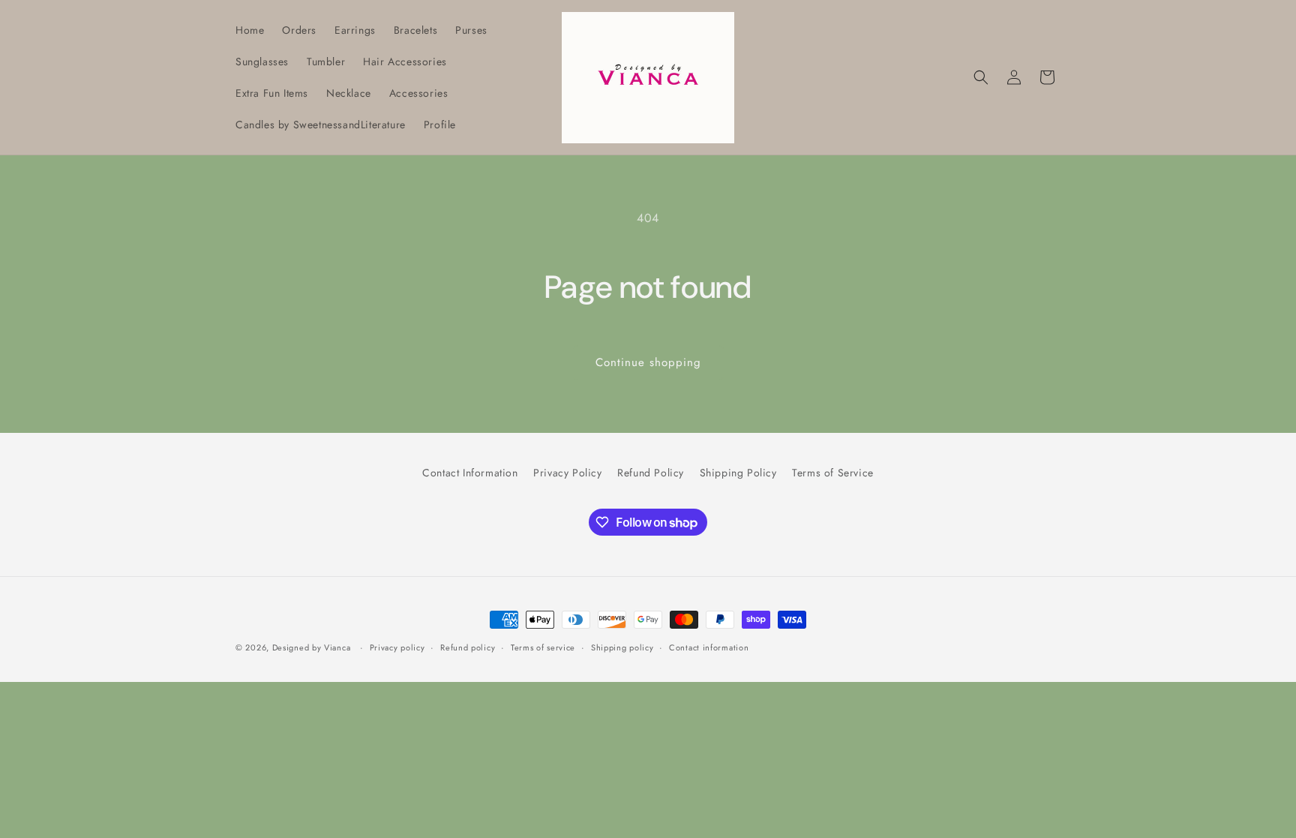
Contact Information (470, 472)
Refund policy (467, 647)
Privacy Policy (567, 472)
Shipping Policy (738, 472)
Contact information (708, 647)
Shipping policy (622, 647)
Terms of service (543, 647)
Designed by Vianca (311, 647)
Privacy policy (397, 647)
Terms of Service (833, 472)
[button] (981, 77)
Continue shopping (648, 362)
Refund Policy (650, 472)
